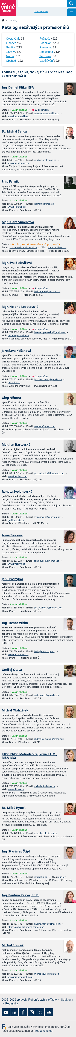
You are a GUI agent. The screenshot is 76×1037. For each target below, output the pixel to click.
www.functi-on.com (17, 476)
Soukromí (67, 999)
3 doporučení (41, 376)
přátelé (52, 999)
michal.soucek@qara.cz (46, 973)
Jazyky (10, 51)
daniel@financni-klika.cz (46, 113)
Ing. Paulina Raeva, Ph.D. (20, 895)
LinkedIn (14, 1012)
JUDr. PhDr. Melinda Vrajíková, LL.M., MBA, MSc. (29, 756)
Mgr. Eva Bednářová (17, 262)
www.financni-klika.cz (19, 116)
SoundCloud (49, 1012)
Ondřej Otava (12, 669)
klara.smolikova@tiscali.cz (23, 247)
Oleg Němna (11, 398)
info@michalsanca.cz (45, 160)
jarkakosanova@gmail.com (48, 379)
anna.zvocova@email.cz (46, 560)
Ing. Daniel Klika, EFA (18, 87)
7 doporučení (41, 329)
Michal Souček (13, 945)
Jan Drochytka (12, 579)
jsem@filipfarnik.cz (44, 204)
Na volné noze (3, 20)
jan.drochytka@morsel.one (48, 607)
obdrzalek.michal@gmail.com (49, 739)
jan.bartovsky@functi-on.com (49, 473)
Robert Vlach (36, 999)
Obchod (11, 60)
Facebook (23, 1012)
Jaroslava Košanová (16, 350)
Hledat (71, 3)
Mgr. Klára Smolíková (18, 222)
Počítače (44, 38)
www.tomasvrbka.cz (18, 654)
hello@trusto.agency (44, 651)
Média (10, 56)
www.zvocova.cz (16, 564)
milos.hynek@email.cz (45, 833)
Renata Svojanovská (17, 491)
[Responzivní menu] (71, 12)
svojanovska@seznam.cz (47, 517)
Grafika (10, 47)
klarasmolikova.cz (57, 247)
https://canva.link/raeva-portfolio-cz (26, 927)
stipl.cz (62, 877)
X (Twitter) (40, 1012)
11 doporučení (42, 110)
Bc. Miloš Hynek (14, 807)
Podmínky (11, 1003)
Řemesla (45, 47)
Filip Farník (10, 181)
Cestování (12, 38)
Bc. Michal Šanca (14, 131)
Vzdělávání (46, 60)
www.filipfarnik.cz (17, 207)
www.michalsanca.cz (18, 163)
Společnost (46, 51)
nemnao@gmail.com (44, 426)
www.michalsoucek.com (20, 977)
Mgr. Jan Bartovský (16, 444)
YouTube (6, 1012)
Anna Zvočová (12, 535)
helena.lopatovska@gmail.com (50, 332)
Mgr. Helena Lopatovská (20, 306)
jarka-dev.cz (14, 382)
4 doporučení (41, 288)
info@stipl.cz (41, 877)
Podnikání (45, 43)
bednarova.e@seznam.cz (47, 291)
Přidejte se (41, 11)
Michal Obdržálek (15, 710)
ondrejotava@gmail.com (46, 695)
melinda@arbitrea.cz (44, 786)
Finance (11, 43)
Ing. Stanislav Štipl (16, 851)
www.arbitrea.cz (16, 789)
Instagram (32, 1012)
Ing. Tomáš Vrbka (15, 623)
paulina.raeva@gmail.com (47, 923)
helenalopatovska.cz (18, 335)
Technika (45, 56)
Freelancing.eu (5, 1026)
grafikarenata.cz (16, 520)
